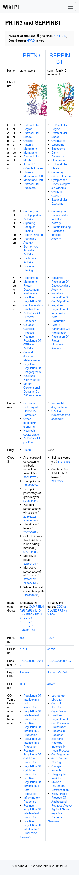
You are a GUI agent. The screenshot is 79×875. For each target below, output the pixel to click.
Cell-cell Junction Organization (59, 707)
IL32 (22, 614)
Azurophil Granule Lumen (33, 166)
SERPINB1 (59, 58)
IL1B (38, 610)
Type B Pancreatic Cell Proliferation (61, 329)
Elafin (27, 450)
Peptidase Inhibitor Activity (57, 235)
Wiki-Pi (11, 6)
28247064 (57, 481)
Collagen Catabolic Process (29, 329)
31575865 (64, 461)
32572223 (29, 552)
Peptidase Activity (29, 240)
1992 (50, 638)
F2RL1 (30, 610)
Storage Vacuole (56, 768)
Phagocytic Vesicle (58, 776)
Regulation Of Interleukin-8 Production (32, 743)
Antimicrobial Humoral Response (31, 317)
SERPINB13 (27, 626)
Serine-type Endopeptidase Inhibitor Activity (60, 217)
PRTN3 (32, 55)
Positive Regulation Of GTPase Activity (32, 342)
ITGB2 (30, 614)
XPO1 (51, 614)
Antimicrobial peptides (31, 440)
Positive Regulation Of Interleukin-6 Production (32, 827)
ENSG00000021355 (59, 663)
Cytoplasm (58, 140)
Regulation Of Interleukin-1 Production (32, 715)
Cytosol (28, 140)
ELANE (52, 610)
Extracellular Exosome (31, 186)
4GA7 (51, 684)
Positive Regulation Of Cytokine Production (32, 756)
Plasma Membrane (30, 146)
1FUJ (23, 684)
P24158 (24, 672)
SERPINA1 (27, 618)
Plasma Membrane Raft (33, 174)
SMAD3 (24, 630)
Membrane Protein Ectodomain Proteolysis (31, 287)
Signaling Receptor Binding (29, 227)
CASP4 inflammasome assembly (60, 415)
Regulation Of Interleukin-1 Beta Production (32, 701)
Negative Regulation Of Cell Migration (60, 297)
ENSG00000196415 (31, 663)
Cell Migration (60, 754)
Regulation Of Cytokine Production (32, 770)
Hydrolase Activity (29, 260)
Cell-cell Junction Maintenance (31, 356)
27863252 (29, 501)
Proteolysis (30, 277)
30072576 (29, 532)
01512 (23, 649)
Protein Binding (33, 234)
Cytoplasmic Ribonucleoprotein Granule (60, 184)
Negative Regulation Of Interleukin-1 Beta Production (60, 313)
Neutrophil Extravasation (32, 378)
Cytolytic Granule (57, 194)
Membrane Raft (33, 180)
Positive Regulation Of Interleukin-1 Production (32, 811)
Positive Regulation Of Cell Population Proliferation (33, 303)
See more (25, 837)
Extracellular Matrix (31, 158)
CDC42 (61, 606)
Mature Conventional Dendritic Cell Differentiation (32, 389)
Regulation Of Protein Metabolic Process (60, 342)
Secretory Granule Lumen (61, 174)
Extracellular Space (31, 135)
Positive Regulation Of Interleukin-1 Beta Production (32, 786)
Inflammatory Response (31, 799)
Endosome (58, 148)
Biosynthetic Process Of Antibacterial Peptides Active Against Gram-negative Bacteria (61, 805)
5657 (23, 638)
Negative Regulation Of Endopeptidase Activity (60, 283)
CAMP (33, 606)
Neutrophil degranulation (31, 432)
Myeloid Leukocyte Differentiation (60, 786)
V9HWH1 (64, 672)
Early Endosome (58, 154)
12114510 (60, 36)
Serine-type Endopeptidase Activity (32, 215)
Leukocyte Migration (58, 697)
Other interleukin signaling (29, 423)
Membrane (30, 152)
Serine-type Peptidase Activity (30, 250)
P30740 (52, 672)
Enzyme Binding (28, 268)
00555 (51, 649)
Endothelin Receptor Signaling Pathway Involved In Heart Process (60, 740)
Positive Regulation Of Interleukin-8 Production (32, 729)
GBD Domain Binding (59, 760)
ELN (41, 606)
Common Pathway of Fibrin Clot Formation (30, 409)
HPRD (31, 40)
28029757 (29, 477)
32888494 (31, 485)
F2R (22, 610)
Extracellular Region (31, 127)
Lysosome (57, 144)
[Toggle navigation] (70, 6)
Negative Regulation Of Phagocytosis (32, 368)
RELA (38, 614)
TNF (33, 630)
